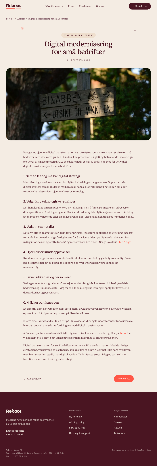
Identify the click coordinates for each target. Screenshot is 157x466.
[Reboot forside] (13, 6)
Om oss (100, 6)
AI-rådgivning (77, 422)
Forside (9, 19)
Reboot (123, 333)
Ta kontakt (120, 433)
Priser (71, 6)
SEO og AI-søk (77, 427)
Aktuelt (21, 19)
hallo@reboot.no (15, 430)
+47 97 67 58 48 (14, 434)
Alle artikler (34, 378)
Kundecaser (85, 6)
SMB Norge (124, 242)
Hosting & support (79, 433)
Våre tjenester (53, 6)
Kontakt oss (139, 6)
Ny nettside (75, 416)
